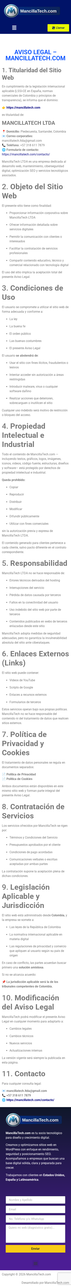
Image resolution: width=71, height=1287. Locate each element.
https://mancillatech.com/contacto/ (26, 154)
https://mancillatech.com (23, 107)
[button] (14, 28)
